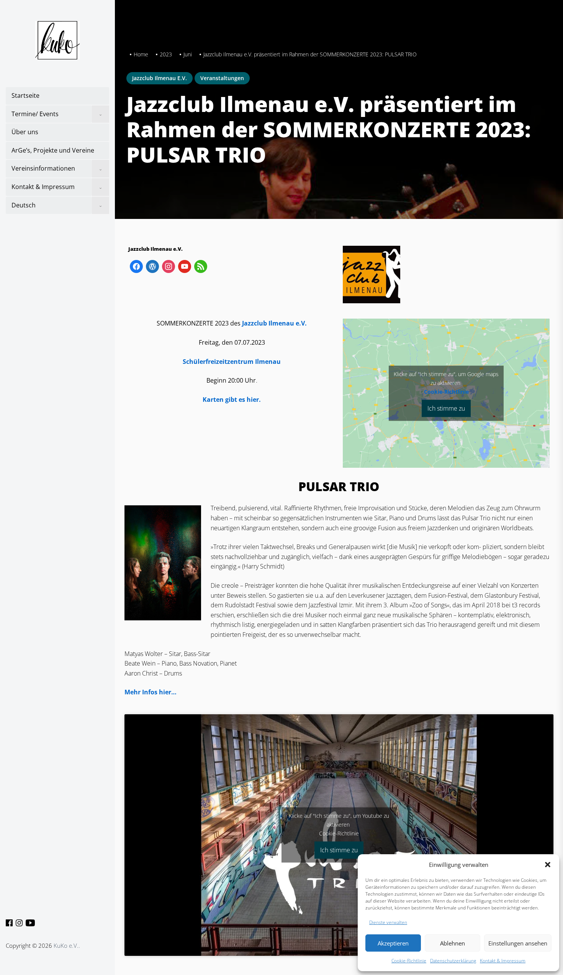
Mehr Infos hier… (150, 692)
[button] (548, 864)
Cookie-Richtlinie (408, 960)
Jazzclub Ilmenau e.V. (159, 78)
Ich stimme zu (446, 408)
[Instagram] (19, 922)
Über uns (24, 132)
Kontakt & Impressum (502, 960)
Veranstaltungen (222, 78)
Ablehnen (452, 943)
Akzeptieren (393, 943)
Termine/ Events (35, 114)
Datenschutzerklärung (453, 960)
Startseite (25, 95)
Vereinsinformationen (43, 168)
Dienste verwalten (388, 922)
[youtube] (29, 922)
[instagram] (168, 265)
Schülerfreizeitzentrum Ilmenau (232, 361)
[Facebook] (9, 922)
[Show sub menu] (100, 114)
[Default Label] (136, 265)
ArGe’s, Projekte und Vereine (52, 150)
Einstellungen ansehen (517, 943)
